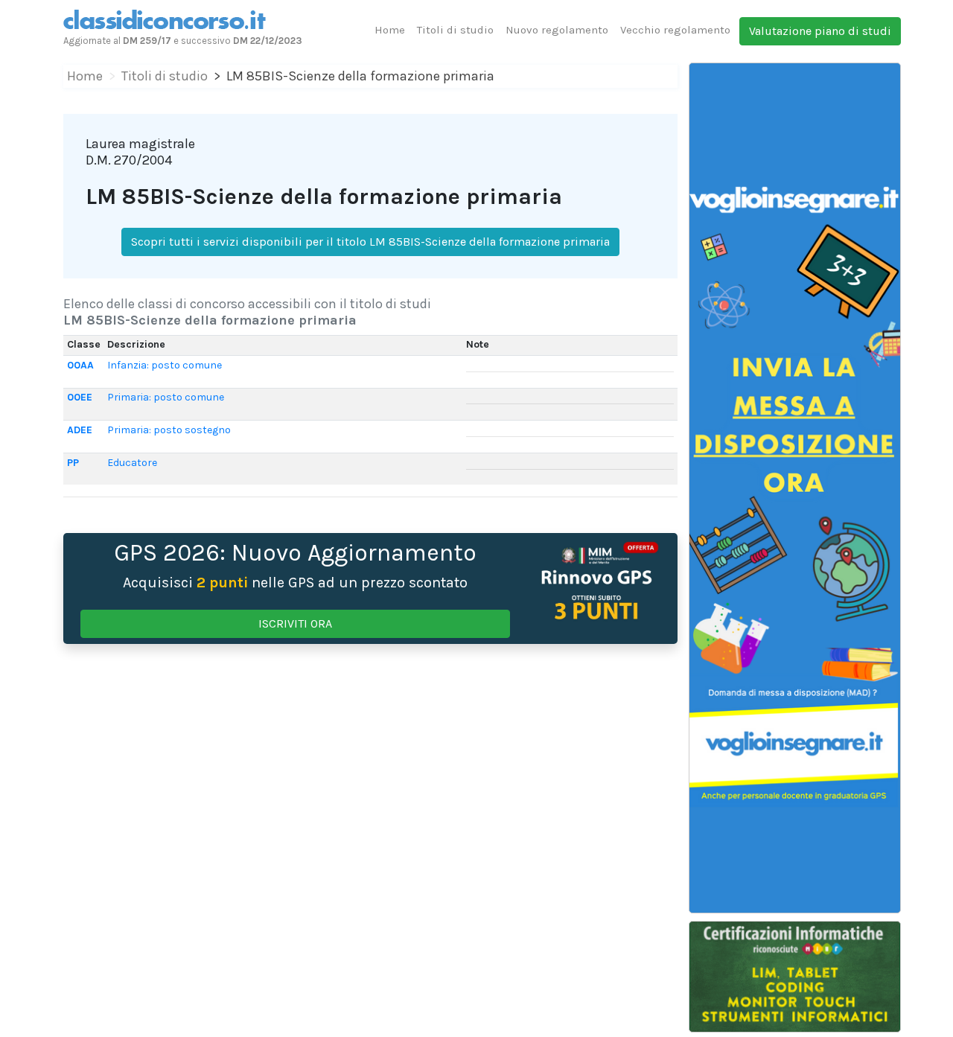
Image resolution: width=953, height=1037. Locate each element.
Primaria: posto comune (165, 397)
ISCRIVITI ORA (295, 623)
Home (389, 29)
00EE (79, 397)
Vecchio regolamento (675, 29)
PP (73, 462)
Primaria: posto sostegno (169, 430)
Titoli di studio (455, 29)
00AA (80, 365)
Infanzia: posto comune (164, 365)
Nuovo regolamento (557, 29)
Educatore (132, 462)
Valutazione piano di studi (820, 31)
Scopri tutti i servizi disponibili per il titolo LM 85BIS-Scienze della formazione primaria (370, 241)
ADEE (79, 430)
